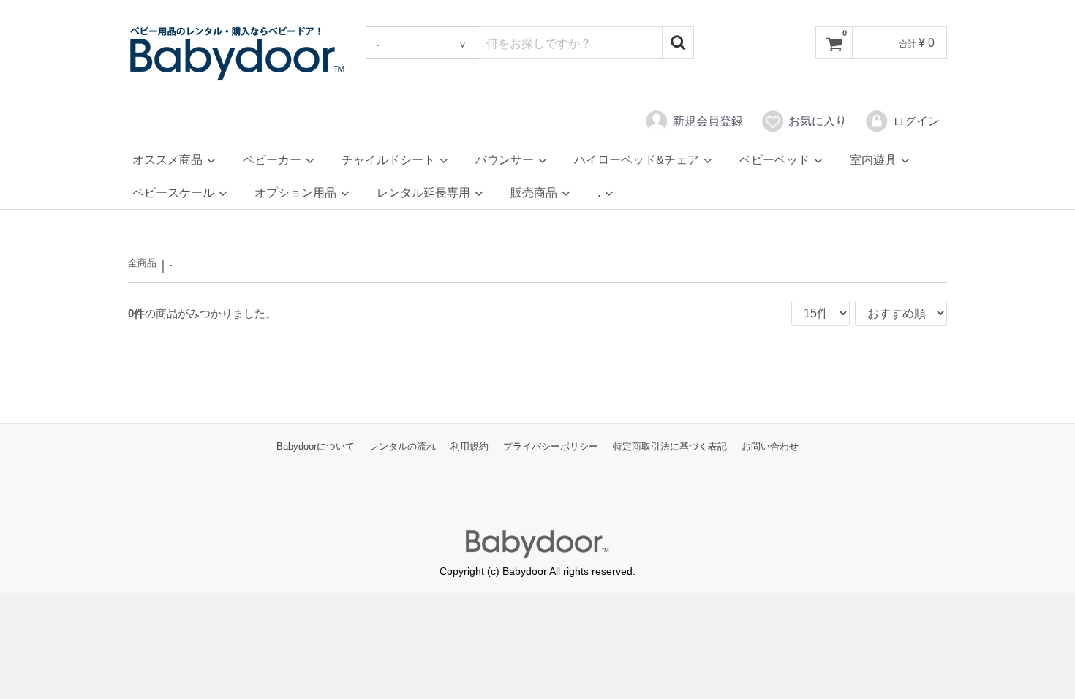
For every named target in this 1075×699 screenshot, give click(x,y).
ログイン (916, 121)
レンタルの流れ (402, 447)
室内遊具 (874, 160)
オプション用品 (296, 192)
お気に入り (817, 121)
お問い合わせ (770, 447)
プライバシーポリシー (550, 447)
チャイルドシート (390, 160)
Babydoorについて (315, 447)
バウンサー (506, 160)
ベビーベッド (775, 160)
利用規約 (469, 447)
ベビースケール (174, 192)
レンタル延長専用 (425, 192)
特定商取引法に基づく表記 (670, 447)
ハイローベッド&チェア (638, 160)
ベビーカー (273, 160)
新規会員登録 (708, 121)
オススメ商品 (168, 160)
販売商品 (535, 192)
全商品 (142, 263)
